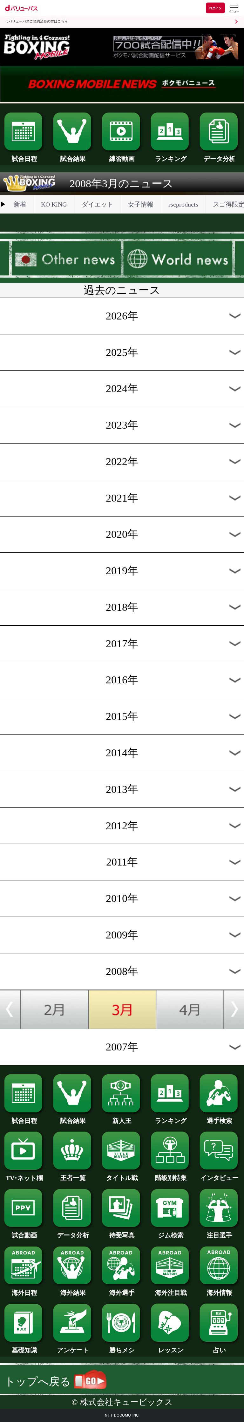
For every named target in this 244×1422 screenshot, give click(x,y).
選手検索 (219, 1120)
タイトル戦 (122, 1177)
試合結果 (73, 158)
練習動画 (122, 158)
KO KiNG (54, 204)
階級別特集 (171, 1177)
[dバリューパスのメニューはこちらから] (233, 9)
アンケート (73, 1349)
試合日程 (24, 158)
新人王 (122, 1120)
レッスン (171, 1349)
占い (219, 1349)
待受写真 (122, 1235)
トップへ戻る (39, 1381)
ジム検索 (171, 1235)
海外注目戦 (171, 1292)
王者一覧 (73, 1177)
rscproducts (183, 204)
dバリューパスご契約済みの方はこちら (37, 21)
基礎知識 (24, 1349)
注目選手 (219, 1235)
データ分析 (219, 158)
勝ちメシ (122, 1349)
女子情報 (140, 204)
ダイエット (97, 204)
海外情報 (219, 1292)
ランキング (171, 158)
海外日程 (24, 1292)
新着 (20, 204)
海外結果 (73, 1292)
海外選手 (122, 1292)
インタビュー (219, 1177)
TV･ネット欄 (24, 1178)
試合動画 (24, 1235)
